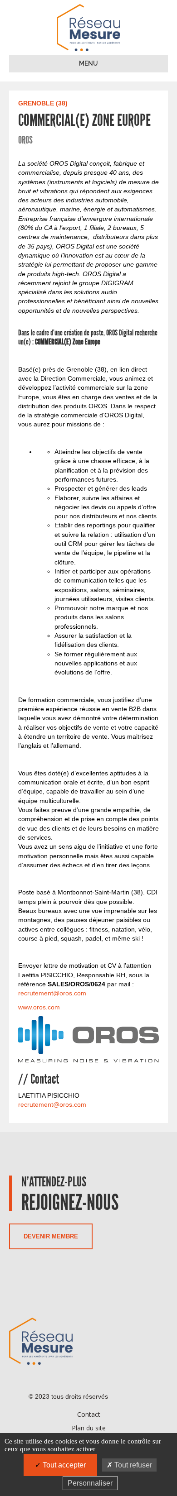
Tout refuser (132, 1465)
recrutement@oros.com (52, 993)
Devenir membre (51, 1236)
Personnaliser (90, 1483)
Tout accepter (63, 1465)
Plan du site (89, 1428)
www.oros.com (39, 1007)
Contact (88, 1414)
